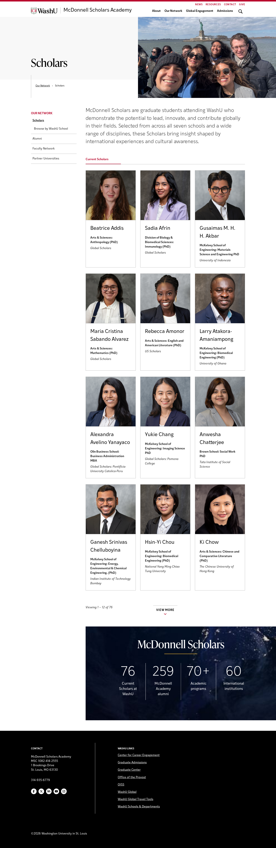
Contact (230, 4)
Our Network (173, 11)
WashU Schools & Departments (139, 806)
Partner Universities (45, 158)
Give (242, 4)
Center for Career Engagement (139, 755)
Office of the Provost (132, 777)
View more (165, 610)
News (199, 4)
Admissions (225, 11)
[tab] (105, 159)
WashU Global (127, 792)
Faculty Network (43, 148)
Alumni (37, 138)
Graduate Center (129, 769)
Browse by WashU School (51, 129)
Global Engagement (199, 11)
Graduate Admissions (132, 762)
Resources (213, 4)
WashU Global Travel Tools (135, 799)
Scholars (38, 120)
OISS (121, 784)
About (156, 11)
